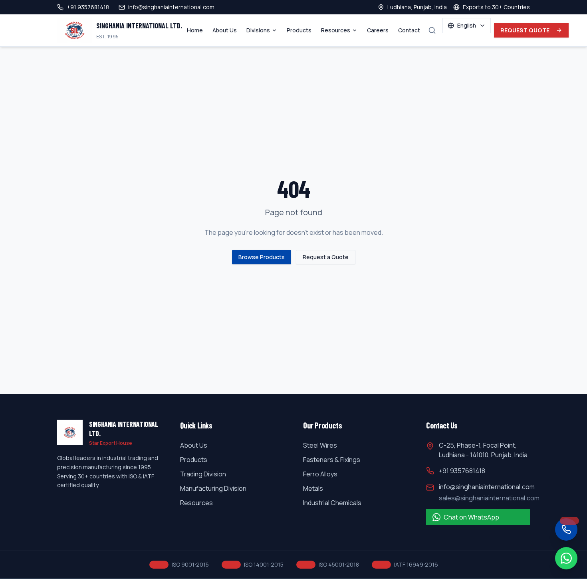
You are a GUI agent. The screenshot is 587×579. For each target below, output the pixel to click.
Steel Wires (320, 445)
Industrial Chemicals (332, 502)
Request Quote (525, 30)
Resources (335, 30)
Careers (378, 30)
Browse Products (261, 257)
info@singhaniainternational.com (487, 486)
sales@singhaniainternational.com (489, 498)
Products (299, 30)
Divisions (258, 30)
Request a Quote (326, 257)
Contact (409, 30)
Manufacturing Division (213, 488)
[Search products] (432, 30)
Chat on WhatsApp (471, 517)
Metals (313, 488)
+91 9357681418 (462, 470)
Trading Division (203, 474)
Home (195, 30)
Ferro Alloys (320, 474)
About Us (224, 30)
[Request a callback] (566, 529)
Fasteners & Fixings (331, 459)
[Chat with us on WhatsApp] (566, 558)
